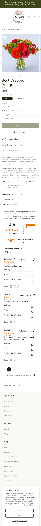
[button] (29, 17)
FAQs (6, 447)
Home (4, 29)
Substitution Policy (11, 476)
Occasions (8, 406)
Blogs (6, 434)
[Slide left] (16, 75)
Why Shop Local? (10, 457)
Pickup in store (18, 111)
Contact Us (8, 452)
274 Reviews (13, 234)
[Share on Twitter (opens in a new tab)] (14, 286)
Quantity (5, 103)
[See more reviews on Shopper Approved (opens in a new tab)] (18, 287)
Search (6, 429)
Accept (19, 510)
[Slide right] (25, 75)
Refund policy (9, 471)
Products (7, 411)
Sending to (9, 115)
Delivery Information (12, 462)
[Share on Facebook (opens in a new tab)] (11, 287)
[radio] (29, 225)
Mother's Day (9, 401)
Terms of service (10, 481)
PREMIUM (20, 98)
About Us (7, 416)
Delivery (7, 111)
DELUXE (7, 98)
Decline (19, 516)
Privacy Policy (29, 505)
